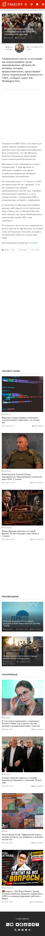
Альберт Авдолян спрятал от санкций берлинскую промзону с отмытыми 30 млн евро (21, 780)
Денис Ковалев (36, 629)
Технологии (8, 662)
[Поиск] (15, 930)
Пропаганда (7, 528)
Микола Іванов (38, 426)
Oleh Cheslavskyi (37, 482)
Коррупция (7, 471)
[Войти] (29, 930)
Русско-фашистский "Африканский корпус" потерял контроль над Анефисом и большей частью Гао (22, 837)
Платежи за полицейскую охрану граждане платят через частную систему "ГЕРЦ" (21, 623)
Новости (28, 4)
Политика (10, 38)
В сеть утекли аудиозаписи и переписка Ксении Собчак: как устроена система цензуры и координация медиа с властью (21, 723)
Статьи (39, 4)
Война (5, 831)
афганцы (35, 250)
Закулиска (6, 717)
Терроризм (7, 414)
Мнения (33, 4)
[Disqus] (22, 337)
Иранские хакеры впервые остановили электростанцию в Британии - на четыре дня (20, 420)
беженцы (22, 250)
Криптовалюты (8, 888)
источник (33, 243)
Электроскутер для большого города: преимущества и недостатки (20, 657)
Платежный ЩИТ (37, 902)
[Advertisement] (22, 115)
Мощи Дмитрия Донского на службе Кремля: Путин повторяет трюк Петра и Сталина (20, 533)
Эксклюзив (21, 38)
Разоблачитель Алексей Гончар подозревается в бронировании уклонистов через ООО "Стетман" (22, 476)
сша (13, 250)
